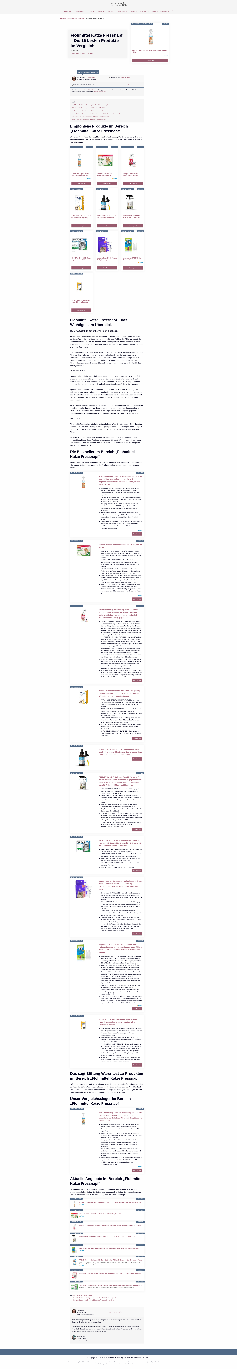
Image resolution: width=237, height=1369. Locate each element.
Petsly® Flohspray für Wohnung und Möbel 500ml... (130, 175)
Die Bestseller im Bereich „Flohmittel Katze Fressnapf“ (87, 111)
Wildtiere (163, 11)
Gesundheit (80, 11)
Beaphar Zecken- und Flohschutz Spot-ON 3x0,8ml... (104, 175)
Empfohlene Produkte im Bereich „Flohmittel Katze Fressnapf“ (90, 105)
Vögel (153, 11)
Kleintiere (109, 11)
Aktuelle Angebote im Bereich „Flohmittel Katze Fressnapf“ (89, 119)
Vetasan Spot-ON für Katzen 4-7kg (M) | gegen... (107, 259)
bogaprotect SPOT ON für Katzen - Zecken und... (132, 259)
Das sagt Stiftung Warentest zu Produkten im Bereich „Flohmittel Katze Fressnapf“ (96, 113)
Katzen (99, 11)
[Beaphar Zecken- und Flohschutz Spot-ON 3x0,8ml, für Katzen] (107, 160)
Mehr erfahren (132, 85)
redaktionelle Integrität (87, 90)
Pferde (132, 11)
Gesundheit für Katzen (78, 18)
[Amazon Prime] (165, 55)
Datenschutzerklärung (115, 1358)
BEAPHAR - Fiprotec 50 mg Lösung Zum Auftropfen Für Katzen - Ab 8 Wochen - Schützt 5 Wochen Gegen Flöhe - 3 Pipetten (110, 1273)
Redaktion (146, 1358)
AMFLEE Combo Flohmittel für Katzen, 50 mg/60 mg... (81, 217)
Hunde (89, 11)
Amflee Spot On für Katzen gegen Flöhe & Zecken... (80, 301)
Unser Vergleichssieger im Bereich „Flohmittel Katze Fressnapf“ (90, 116)
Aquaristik (67, 11)
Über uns (127, 1358)
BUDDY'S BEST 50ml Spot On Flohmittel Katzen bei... (106, 217)
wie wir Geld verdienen (100, 91)
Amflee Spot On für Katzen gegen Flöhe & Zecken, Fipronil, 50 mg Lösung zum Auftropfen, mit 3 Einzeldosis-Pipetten (118, 1022)
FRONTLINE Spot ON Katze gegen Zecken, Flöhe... (81, 259)
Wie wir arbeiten (136, 1358)
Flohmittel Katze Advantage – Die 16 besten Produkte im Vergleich (94, 1298)
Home (64, 18)
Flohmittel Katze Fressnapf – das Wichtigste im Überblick (88, 108)
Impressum (103, 1358)
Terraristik (143, 11)
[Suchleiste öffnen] (172, 11)
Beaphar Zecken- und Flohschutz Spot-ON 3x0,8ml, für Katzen (120, 546)
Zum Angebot (150, 60)
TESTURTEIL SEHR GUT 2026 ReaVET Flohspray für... (131, 217)
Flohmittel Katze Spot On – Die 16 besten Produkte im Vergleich (93, 1300)
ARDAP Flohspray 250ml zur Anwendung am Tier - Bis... (149, 51)
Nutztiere (121, 11)
